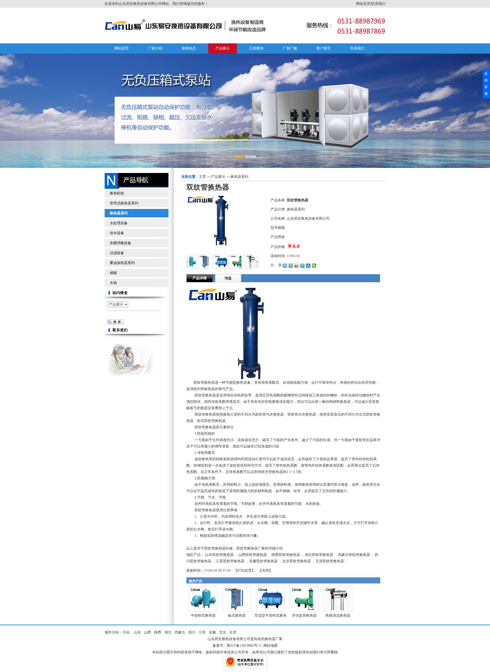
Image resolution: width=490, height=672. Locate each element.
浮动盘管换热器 (304, 615)
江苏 (202, 632)
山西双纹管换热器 (252, 555)
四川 (191, 632)
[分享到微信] (314, 266)
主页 (202, 177)
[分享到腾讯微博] (302, 266)
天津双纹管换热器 (329, 561)
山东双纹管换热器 (219, 555)
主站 (126, 632)
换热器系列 (239, 177)
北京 (222, 632)
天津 (232, 632)
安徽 (212, 632)
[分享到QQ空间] (291, 266)
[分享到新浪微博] (297, 266)
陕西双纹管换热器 (286, 555)
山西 (147, 632)
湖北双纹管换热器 (319, 555)
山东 (137, 632)
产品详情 (199, 278)
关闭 (265, 571)
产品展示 (218, 177)
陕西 (157, 632)
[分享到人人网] (308, 266)
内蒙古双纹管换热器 (354, 555)
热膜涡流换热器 (337, 615)
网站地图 (270, 646)
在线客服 (486, 83)
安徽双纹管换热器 (263, 561)
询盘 (228, 278)
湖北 (168, 632)
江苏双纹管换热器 (230, 561)
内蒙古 (180, 632)
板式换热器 (237, 615)
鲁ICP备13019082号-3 (244, 646)
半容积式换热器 (203, 615)
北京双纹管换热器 (296, 561)
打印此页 (244, 571)
